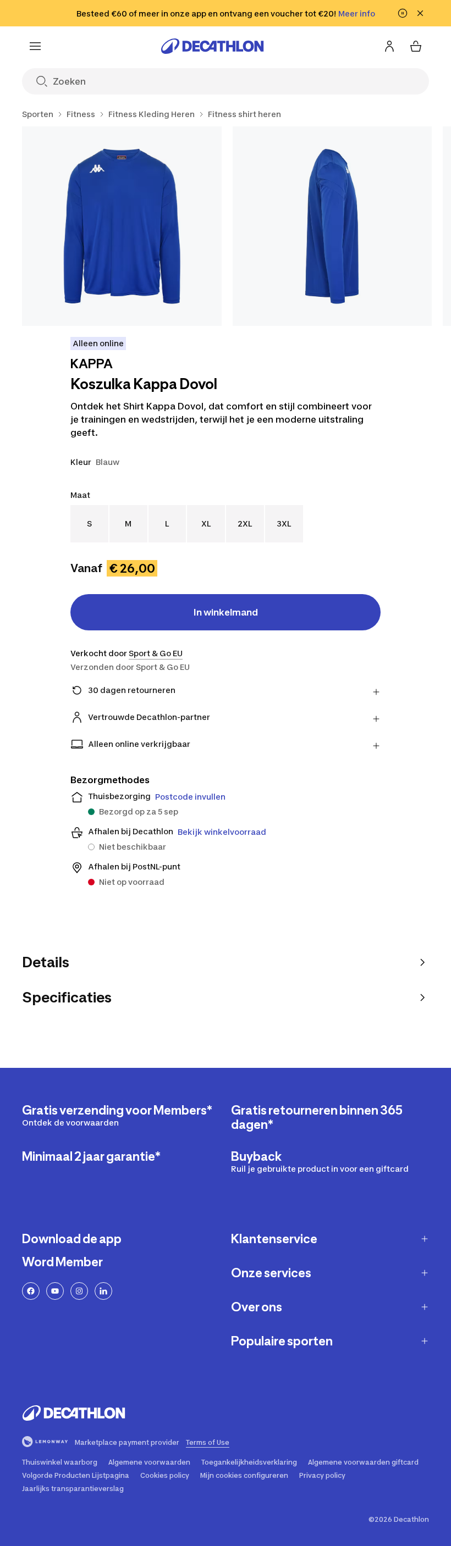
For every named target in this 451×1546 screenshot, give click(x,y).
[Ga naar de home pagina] (212, 46)
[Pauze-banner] (402, 13)
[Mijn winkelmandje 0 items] (416, 46)
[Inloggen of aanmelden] (389, 46)
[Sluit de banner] (420, 13)
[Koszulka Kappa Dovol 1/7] (122, 226)
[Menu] (35, 46)
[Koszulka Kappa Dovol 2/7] (332, 226)
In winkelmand (226, 612)
